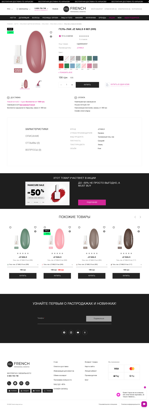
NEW (119, 18)
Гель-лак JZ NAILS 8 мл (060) (57, 258)
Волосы (35, 18)
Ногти (13, 18)
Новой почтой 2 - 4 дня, (26, 102)
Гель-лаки (45, 24)
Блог (86, 380)
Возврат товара (91, 362)
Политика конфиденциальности (130, 404)
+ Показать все (65, 72)
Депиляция (24, 18)
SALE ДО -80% (59, 384)
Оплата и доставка (61, 366)
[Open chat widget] (144, 404)
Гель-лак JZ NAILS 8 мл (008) (23, 258)
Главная (10, 24)
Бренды (102, 18)
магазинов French (27, 105)
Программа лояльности (63, 380)
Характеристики (36, 129)
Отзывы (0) (32, 143)
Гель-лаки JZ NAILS (56, 24)
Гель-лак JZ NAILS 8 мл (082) (92, 258)
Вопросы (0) (33, 150)
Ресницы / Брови (50, 18)
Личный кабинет (91, 371)
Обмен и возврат (60, 375)
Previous (135, 217)
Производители (91, 375)
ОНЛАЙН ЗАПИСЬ (61, 389)
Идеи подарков (131, 18)
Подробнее (92, 202)
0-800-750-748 (40, 8)
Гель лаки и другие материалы (30, 24)
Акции (112, 18)
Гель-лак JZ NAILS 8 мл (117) (126, 258)
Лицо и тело (66, 18)
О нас (56, 362)
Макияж (79, 18)
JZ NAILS (80, 48)
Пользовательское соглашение (108, 404)
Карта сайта (89, 366)
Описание (32, 136)
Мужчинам (91, 18)
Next (140, 217)
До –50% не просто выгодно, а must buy (99, 184)
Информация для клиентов (64, 371)
